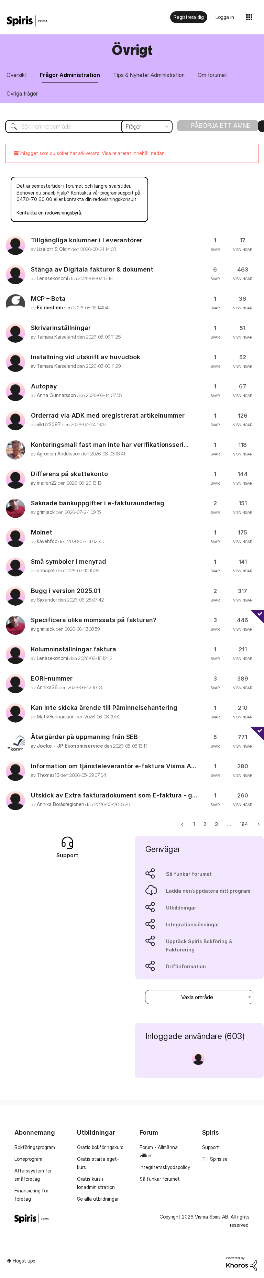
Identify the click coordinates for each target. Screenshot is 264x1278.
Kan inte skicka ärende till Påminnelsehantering (104, 707)
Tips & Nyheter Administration (149, 74)
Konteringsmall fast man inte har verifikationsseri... (110, 444)
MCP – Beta (48, 298)
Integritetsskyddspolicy (165, 1167)
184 (244, 824)
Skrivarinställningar (61, 327)
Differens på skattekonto (69, 473)
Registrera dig (189, 17)
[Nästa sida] (258, 824)
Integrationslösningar (192, 924)
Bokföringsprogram (34, 1147)
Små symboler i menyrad (68, 561)
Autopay (44, 386)
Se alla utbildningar (98, 1199)
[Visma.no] (27, 21)
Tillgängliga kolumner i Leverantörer (86, 240)
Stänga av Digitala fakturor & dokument (92, 269)
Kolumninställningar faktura (73, 649)
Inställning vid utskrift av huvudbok (85, 357)
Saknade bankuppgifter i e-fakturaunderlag (97, 503)
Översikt (17, 74)
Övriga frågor (22, 93)
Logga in (225, 17)
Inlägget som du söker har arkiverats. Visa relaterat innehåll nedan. (92, 153)
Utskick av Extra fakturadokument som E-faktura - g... (114, 795)
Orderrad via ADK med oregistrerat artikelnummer (108, 415)
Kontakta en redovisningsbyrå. (49, 213)
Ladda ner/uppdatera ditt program (208, 891)
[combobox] (83, 126)
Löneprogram (28, 1159)
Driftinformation (186, 966)
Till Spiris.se (215, 1159)
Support (210, 1147)
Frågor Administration (70, 74)
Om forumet (212, 74)
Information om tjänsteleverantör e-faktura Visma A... (113, 766)
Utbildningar (181, 908)
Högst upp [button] (24, 1261)
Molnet (41, 532)
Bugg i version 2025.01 (65, 590)
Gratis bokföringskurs (100, 1147)
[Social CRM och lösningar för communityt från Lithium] (241, 1263)
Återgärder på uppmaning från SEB (84, 736)
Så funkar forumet (189, 874)
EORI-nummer (52, 678)
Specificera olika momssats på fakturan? (93, 620)
